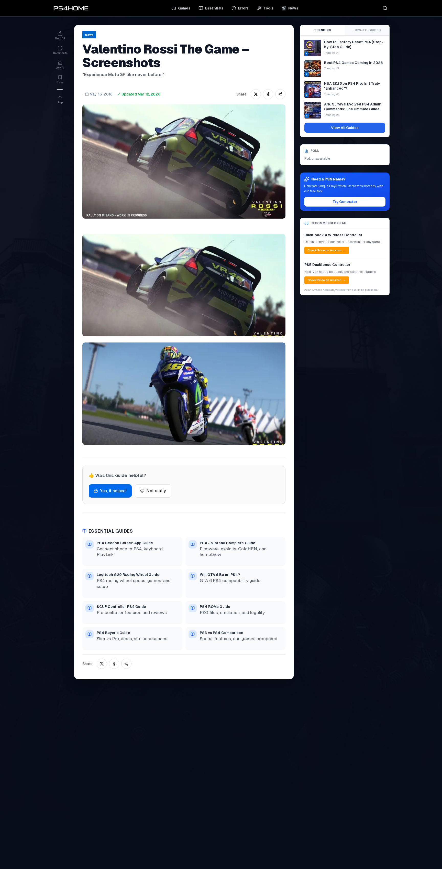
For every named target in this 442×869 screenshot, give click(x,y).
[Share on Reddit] (280, 94)
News (293, 8)
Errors (243, 8)
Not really (156, 490)
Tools (268, 8)
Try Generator (345, 201)
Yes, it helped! (113, 490)
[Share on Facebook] (268, 94)
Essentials (214, 8)
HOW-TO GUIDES (367, 30)
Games (184, 8)
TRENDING (322, 30)
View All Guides (345, 127)
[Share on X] (256, 94)
